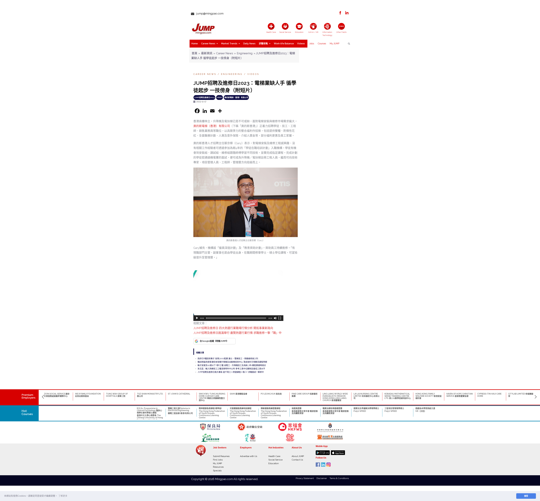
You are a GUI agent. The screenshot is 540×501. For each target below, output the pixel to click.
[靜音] (275, 318)
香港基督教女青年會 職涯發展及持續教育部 (305, 412)
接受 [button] (526, 496)
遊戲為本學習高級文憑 (425, 408)
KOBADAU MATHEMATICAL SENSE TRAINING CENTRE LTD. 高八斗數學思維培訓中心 (397, 396)
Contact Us (297, 460)
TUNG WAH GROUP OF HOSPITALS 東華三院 (117, 395)
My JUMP (334, 43)
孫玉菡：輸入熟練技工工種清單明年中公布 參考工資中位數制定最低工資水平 (231, 368)
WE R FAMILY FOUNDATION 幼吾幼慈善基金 (88, 395)
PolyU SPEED (360, 411)
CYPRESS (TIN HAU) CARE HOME (489, 395)
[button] (238, 295)
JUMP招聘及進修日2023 (204, 97)
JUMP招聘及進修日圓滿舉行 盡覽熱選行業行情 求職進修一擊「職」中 (237, 333)
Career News (208, 43)
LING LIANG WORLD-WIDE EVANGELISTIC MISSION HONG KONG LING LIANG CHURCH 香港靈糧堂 (335, 397)
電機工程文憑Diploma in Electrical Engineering (179, 409)
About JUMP (298, 456)
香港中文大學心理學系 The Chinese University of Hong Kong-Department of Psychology (150, 418)
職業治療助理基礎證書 (332, 408)
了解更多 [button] (62, 496)
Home (194, 43)
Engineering (245, 53)
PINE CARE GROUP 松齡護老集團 (305, 395)
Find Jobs (218, 460)
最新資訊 (206, 53)
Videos (301, 43)
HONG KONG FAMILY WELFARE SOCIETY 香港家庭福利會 (428, 396)
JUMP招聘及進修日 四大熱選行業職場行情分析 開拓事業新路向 (233, 328)
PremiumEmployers (28, 396)
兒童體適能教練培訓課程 (240, 408)
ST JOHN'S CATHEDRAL (179, 394)
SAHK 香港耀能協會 (238, 394)
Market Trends (229, 43)
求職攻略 (263, 43)
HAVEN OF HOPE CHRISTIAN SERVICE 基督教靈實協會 (459, 395)
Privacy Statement (306, 478)
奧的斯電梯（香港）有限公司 (236, 97)
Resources (218, 467)
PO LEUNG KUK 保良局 (271, 394)
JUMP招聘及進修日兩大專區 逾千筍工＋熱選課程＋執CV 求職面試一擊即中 (231, 372)
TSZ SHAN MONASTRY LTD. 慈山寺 (150, 395)
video (219, 97)
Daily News (249, 43)
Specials (217, 470)
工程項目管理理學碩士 (394, 408)
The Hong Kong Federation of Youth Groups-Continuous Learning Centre (212, 414)
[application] (238, 295)
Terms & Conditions (339, 478)
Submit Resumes (221, 456)
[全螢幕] (279, 318)
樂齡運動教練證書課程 (270, 408)
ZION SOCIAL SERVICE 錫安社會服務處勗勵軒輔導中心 (56, 395)
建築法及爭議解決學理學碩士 (366, 408)
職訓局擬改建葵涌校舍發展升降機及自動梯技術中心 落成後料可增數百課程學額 (232, 362)
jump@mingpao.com (208, 13)
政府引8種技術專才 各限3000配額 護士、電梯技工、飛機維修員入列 (228, 358)
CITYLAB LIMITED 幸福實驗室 (520, 395)
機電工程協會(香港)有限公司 (180, 413)
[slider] (236, 318)
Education (273, 463)
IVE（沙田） (420, 411)
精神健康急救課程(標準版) (210, 408)
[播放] (197, 318)
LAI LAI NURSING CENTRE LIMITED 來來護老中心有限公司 (367, 396)
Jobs (311, 43)
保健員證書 (297, 408)
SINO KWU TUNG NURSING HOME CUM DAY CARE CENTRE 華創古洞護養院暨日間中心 (212, 397)
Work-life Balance (284, 43)
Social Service (275, 460)
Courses (322, 43)
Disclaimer (323, 478)
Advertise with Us (248, 456)
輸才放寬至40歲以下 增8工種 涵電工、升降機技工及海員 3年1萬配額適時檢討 (232, 365)
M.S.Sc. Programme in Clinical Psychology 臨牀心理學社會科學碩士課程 (149, 410)
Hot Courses (27, 412)
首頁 (194, 53)
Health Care (274, 456)
